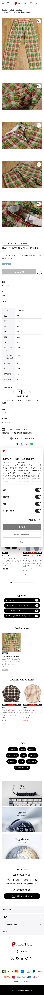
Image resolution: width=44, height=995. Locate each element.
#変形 (21, 761)
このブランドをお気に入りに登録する (16, 244)
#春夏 (23, 755)
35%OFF (38, 704)
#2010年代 (11, 761)
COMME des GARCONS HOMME (32, 557)
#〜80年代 (13, 749)
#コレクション (12, 755)
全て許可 (22, 527)
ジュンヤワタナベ (22, 600)
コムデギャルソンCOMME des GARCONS (20, 247)
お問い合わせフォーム (24, 896)
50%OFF (38, 553)
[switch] (38, 497)
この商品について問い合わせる (17, 429)
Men (6, 264)
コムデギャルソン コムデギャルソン (22, 605)
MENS (5, 553)
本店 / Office (23, 951)
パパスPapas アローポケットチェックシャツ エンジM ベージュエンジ (32, 712)
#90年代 (31, 749)
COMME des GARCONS (10, 656)
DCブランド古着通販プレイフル (24, 990)
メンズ (4, 422)
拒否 (22, 542)
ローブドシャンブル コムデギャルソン (22, 616)
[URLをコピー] (12, 444)
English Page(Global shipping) (24, 438)
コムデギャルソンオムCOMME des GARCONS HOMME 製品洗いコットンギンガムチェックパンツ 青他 (32, 564)
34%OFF (17, 704)
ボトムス (12, 422)
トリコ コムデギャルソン (22, 611)
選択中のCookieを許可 (22, 534)
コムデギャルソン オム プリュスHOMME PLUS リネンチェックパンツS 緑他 (11, 661)
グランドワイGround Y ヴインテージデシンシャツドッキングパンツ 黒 (11, 560)
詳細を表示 (33, 520)
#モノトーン (32, 761)
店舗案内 (18, 433)
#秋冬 (23, 749)
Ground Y (5, 556)
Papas (4, 708)
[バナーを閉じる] (40, 451)
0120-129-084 (24, 880)
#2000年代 (33, 755)
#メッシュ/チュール (22, 768)
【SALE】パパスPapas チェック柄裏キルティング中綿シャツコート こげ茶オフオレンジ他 (11, 714)
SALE (32, 553)
